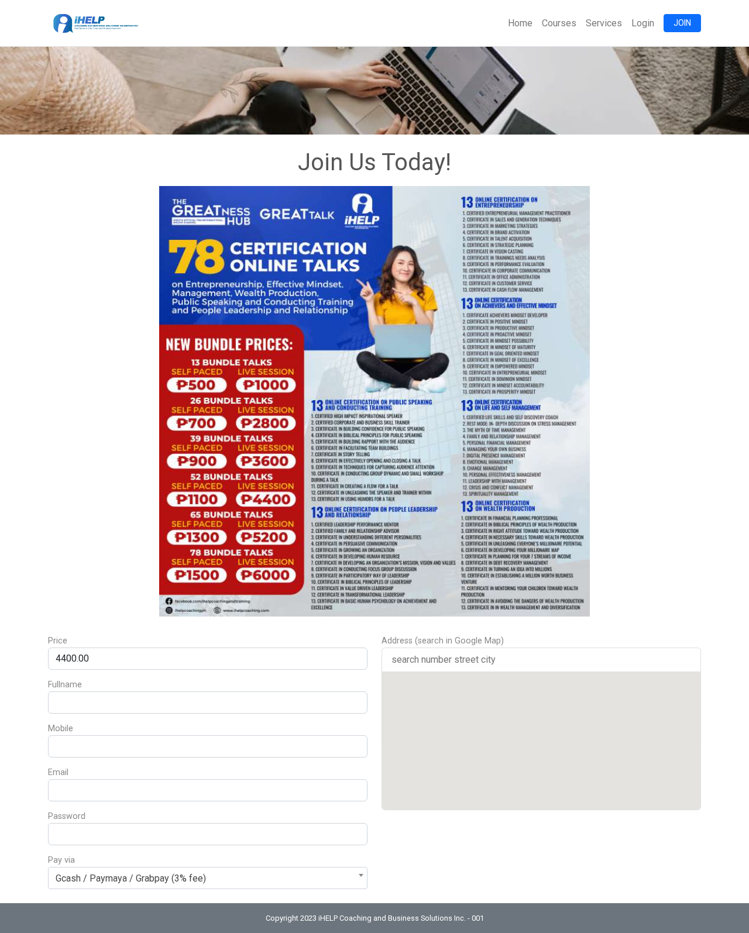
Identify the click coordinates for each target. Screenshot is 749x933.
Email (58, 772)
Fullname (65, 685)
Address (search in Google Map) (443, 641)
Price (57, 641)
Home (520, 23)
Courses (559, 23)
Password (66, 816)
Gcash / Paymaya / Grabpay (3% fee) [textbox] (131, 878)
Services (604, 23)
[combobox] (207, 878)
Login (642, 23)
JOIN (682, 22)
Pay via (61, 860)
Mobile (60, 729)
